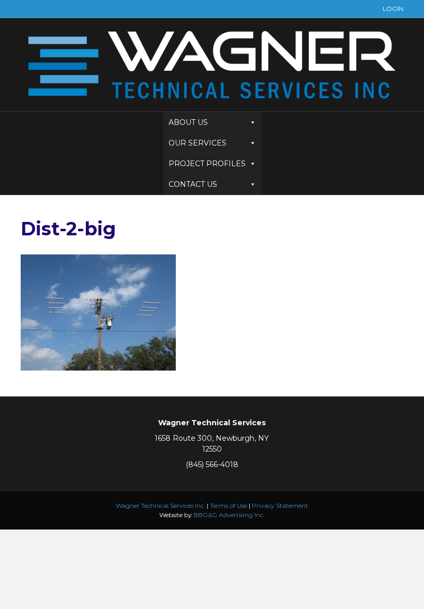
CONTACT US (193, 184)
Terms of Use (228, 505)
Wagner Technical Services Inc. (160, 505)
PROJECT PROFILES (207, 163)
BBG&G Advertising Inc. (229, 515)
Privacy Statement (280, 505)
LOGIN (393, 8)
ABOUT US (188, 122)
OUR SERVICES (197, 143)
